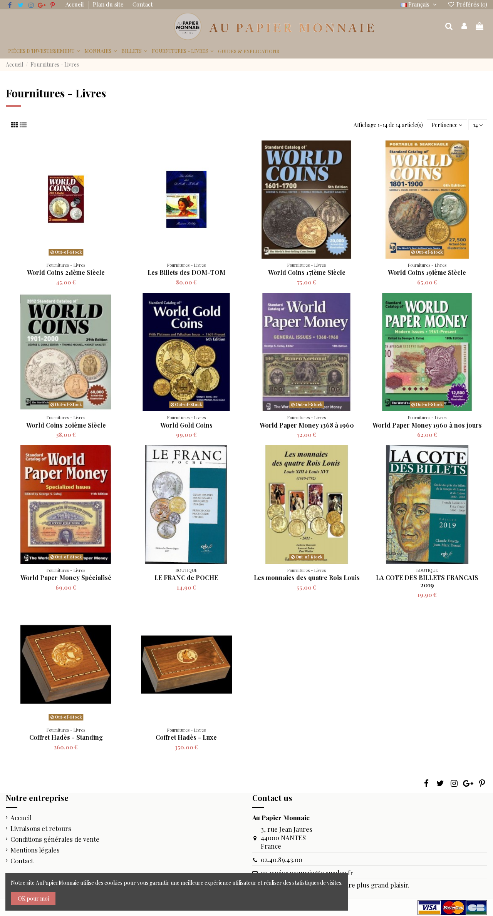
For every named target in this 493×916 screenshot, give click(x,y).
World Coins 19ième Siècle (427, 272)
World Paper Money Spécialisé (65, 577)
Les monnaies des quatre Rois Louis (307, 577)
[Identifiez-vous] (464, 26)
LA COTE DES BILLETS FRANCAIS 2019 (427, 581)
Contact (142, 4)
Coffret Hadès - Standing (66, 737)
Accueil (75, 4)
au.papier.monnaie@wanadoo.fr (307, 872)
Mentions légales (35, 850)
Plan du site (109, 4)
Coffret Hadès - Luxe (186, 737)
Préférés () (471, 4)
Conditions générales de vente (54, 839)
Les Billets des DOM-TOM (186, 272)
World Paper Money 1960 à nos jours (427, 425)
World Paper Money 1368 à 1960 (307, 425)
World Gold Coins (186, 425)
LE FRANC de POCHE (186, 577)
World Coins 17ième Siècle (306, 272)
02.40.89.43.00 (281, 859)
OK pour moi (33, 898)
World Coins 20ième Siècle (66, 425)
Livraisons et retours (40, 828)
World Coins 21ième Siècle (66, 272)
